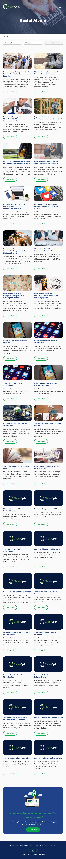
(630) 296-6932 (37, 824)
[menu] (33, 36)
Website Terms (14, 846)
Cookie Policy (34, 846)
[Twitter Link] (33, 850)
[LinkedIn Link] (36, 850)
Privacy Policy (24, 846)
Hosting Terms (44, 846)
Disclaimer (53, 846)
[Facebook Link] (29, 850)
